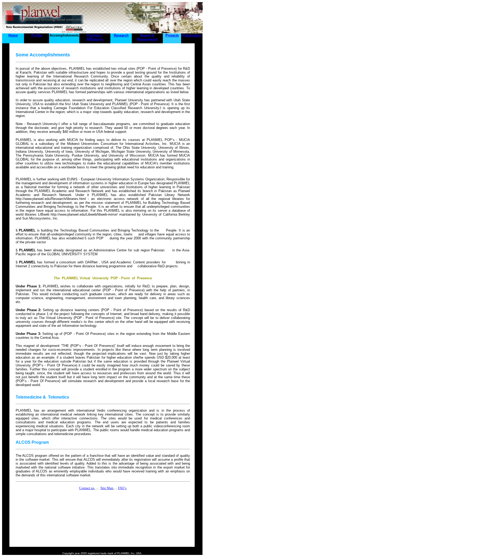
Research (121, 35)
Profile (36, 35)
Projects (172, 35)
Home (13, 35)
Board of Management (147, 37)
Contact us (86, 488)
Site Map (106, 488)
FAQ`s (122, 488)
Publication (192, 35)
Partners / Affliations (95, 37)
